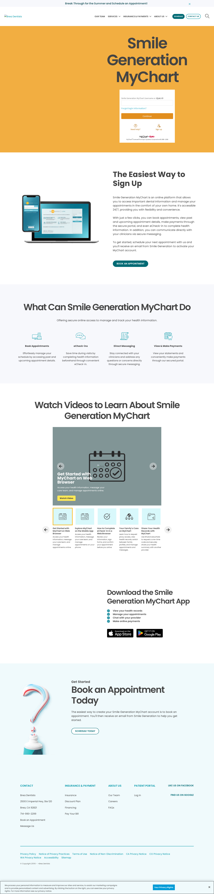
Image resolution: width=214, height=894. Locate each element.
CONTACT (26, 785)
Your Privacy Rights (163, 887)
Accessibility (51, 857)
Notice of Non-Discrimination (106, 854)
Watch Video (66, 498)
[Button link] (207, 16)
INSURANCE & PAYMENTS (135, 16)
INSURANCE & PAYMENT (80, 785)
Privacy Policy (28, 854)
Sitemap (66, 857)
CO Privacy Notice (159, 854)
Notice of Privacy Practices (54, 854)
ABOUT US (159, 16)
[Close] (209, 887)
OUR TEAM (100, 16)
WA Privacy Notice (30, 857)
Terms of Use (79, 854)
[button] (61, 466)
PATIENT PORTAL (144, 785)
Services (112, 16)
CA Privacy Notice (136, 854)
